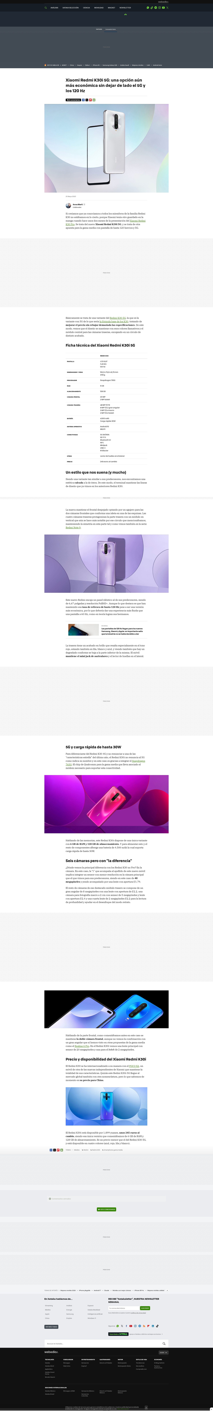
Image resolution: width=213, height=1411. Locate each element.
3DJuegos (66, 1363)
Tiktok (151, 7)
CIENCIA (86, 7)
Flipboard (90, 100)
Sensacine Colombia (85, 1395)
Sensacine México (87, 1391)
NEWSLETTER (125, 7)
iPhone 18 (96, 65)
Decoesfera (140, 1366)
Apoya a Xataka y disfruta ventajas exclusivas (145, 1334)
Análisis (69, 1305)
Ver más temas (51, 1327)
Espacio (90, 1305)
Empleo (69, 1318)
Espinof (84, 1366)
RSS (144, 1325)
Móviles (77, 1150)
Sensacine (85, 1363)
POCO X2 (134, 1066)
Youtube (163, 7)
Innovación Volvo (111, 29)
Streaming (49, 1305)
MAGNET (111, 7)
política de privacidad (138, 1313)
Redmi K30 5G (118, 317)
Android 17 (97, 1290)
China (72, 65)
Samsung (70, 1314)
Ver (107, 1209)
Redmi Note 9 (73, 527)
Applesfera (48, 1369)
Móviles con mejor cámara (122, 1290)
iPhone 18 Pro (139, 1290)
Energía (69, 1310)
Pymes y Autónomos (158, 1367)
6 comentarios (74, 100)
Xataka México (50, 1391)
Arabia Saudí (124, 65)
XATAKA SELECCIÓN (71, 7)
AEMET (64, 65)
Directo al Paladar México (106, 1392)
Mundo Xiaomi (50, 1377)
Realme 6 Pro (82, 1046)
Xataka (47, 1363)
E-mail (94, 100)
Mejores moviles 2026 (68, 1290)
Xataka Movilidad (94, 1310)
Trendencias (140, 1363)
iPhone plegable (85, 1290)
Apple (47, 1314)
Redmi (86, 1150)
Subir (162, 1352)
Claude (106, 1290)
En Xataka (105, 626)
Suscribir (145, 1308)
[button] (79, 204)
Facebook (83, 100)
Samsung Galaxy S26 (110, 65)
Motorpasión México (122, 1392)
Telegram (155, 7)
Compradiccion (141, 1369)
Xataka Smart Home (49, 1373)
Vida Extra (66, 1366)
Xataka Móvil (49, 1366)
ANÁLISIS (54, 7)
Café (148, 65)
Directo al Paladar (106, 1363)
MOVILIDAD (99, 7)
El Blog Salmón (159, 1363)
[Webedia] (163, 1)
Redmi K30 (96, 1150)
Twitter (167, 7)
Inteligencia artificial (95, 1314)
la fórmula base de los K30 (114, 321)
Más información (123, 1409)
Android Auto (157, 65)
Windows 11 (92, 1318)
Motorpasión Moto (124, 1366)
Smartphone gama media (113, 1150)
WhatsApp (148, 7)
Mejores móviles (137, 65)
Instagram (159, 7)
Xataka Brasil (49, 1394)
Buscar (164, 1344)
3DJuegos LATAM (69, 1391)
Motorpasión (122, 1363)
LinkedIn (153, 1325)
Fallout (87, 65)
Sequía (79, 65)
